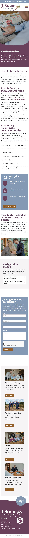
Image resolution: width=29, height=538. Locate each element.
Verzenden (6, 349)
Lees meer (9, 395)
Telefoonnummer (7, 324)
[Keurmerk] (20, 520)
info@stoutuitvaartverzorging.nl (10, 528)
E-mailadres (5, 319)
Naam (4, 313)
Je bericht (5, 330)
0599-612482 (5, 526)
